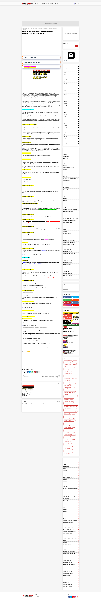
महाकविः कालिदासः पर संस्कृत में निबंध (73, 335)
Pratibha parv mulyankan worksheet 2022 (70, 227)
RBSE (65, 229)
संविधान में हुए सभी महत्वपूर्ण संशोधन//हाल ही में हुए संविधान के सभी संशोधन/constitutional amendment (28, 394)
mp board (65, 207)
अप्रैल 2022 (71, 136)
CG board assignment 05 (68, 172)
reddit (76, 299)
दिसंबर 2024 (71, 83)
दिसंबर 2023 (71, 99)
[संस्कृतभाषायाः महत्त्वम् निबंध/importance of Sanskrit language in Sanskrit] (71, 319)
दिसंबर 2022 (71, 121)
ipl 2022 (65, 198)
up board (65, 238)
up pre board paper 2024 (68, 277)
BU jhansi (65, 169)
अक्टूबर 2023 (71, 103)
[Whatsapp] (32, 372)
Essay (65, 194)
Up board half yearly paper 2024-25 (69, 255)
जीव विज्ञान (65, 154)
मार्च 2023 (71, 116)
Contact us (27, 1)
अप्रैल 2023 (71, 114)
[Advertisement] (50, 13)
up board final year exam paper (69, 249)
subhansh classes (66, 287)
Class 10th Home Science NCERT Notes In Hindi (71, 178)
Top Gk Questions (67, 236)
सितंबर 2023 (71, 105)
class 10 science (66, 176)
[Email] (37, 372)
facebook (67, 297)
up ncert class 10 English (68, 269)
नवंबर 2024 (71, 85)
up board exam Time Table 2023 (69, 247)
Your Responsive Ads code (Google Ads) (50, 23)
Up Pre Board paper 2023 (68, 275)
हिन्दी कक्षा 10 (65, 163)
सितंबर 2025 (71, 70)
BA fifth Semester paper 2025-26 (69, 167)
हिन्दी (70, 364)
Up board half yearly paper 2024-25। (69, 257)
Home (32, 3)
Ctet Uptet (56, 3)
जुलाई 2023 (71, 108)
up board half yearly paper (68, 251)
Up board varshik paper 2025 (69, 444)
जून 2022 (71, 132)
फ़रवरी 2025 (71, 79)
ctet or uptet (66, 189)
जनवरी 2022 (71, 141)
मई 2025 (71, 74)
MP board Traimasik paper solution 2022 (70, 220)
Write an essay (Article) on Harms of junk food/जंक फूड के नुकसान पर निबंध (73, 345)
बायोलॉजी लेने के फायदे (66, 156)
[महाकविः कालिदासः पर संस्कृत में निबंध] (65, 337)
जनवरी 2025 (71, 81)
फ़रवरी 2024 (71, 96)
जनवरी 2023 (71, 119)
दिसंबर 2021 (71, 143)
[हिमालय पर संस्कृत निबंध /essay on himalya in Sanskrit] (65, 341)
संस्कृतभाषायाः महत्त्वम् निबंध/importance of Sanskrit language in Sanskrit (70, 330)
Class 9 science (66, 187)
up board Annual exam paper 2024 (69, 242)
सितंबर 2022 (71, 127)
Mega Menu (37, 3)
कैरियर (65, 152)
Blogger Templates (30, 600)
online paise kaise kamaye (71, 536)
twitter (76, 297)
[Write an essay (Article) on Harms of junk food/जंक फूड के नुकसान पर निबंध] (65, 346)
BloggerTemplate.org (43, 600)
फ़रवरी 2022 (71, 140)
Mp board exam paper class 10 (68, 211)
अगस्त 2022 (71, 129)
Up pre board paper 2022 (68, 273)
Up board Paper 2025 (67, 266)
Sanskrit (65, 231)
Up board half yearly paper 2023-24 (69, 253)
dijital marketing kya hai (68, 191)
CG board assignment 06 (68, 174)
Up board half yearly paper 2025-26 (69, 258)
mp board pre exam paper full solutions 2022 (71, 218)
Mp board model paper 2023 (68, 216)
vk (75, 302)
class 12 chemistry (67, 180)
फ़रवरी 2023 (71, 118)
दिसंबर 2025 (71, 65)
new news (65, 224)
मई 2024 (71, 90)
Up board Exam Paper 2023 (68, 246)
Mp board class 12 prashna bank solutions (70, 209)
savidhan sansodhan (28, 28)
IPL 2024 (65, 200)
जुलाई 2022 (71, 130)
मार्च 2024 (71, 94)
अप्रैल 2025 (71, 76)
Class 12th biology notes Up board (69, 185)
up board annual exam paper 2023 (69, 240)
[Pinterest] (35, 372)
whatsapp (68, 299)
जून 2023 (71, 110)
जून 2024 (71, 88)
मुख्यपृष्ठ (23, 28)
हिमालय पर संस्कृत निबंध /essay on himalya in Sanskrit (72, 341)
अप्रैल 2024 (71, 92)
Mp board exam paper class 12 (68, 213)
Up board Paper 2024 (67, 264)
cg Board (51, 3)
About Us (23, 1)
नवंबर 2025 (71, 66)
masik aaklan (66, 205)
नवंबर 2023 (71, 101)
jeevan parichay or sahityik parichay (69, 202)
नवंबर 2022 (71, 123)
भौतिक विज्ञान (65, 160)
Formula (65, 196)
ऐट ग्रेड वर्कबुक (66, 361)
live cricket (66, 204)
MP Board (47, 3)
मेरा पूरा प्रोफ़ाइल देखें (65, 289)
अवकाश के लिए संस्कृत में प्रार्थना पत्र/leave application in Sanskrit (72, 351)
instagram (68, 305)
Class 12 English (66, 182)
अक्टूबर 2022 (71, 125)
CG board (65, 171)
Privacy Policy (32, 1)
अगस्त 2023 (71, 107)
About (68, 600)
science (65, 235)
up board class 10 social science (69, 244)
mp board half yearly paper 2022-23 (70, 401)
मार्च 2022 (71, 138)
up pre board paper (67, 271)
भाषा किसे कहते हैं (66, 158)
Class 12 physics (66, 183)
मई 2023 (71, 112)
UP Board (42, 3)
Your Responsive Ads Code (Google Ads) (71, 33)
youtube (75, 305)
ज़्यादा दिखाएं (58, 383)
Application (66, 165)
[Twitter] (30, 372)
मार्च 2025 (71, 77)
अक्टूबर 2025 (71, 68)
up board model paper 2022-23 (68, 260)
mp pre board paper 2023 (68, 222)
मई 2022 (71, 134)
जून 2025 (71, 72)
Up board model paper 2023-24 (68, 262)
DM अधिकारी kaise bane (67, 193)
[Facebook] (28, 372)
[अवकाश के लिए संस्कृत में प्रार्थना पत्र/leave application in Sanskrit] (65, 352)
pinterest (67, 302)
